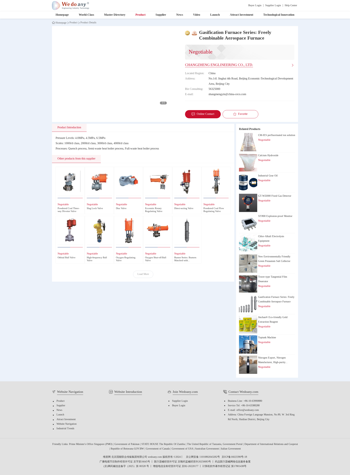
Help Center (291, 5)
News (179, 14)
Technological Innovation (278, 14)
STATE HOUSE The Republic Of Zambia (163, 444)
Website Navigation (67, 424)
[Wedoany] (70, 5)
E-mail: (189, 94)
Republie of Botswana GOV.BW (128, 448)
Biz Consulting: (194, 89)
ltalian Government (231, 448)
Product (140, 14)
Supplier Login (273, 5)
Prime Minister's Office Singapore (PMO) (91, 444)
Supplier (160, 14)
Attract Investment (241, 14)
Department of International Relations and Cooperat (271, 444)
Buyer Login (254, 5)
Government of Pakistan (127, 444)
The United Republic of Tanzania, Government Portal (215, 444)
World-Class (86, 14)
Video (196, 14)
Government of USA (183, 448)
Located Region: (194, 73)
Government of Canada (158, 448)
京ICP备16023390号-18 (234, 457)
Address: (190, 78)
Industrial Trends (65, 428)
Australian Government (207, 448)
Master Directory (114, 14)
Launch (215, 14)
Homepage (62, 14)
